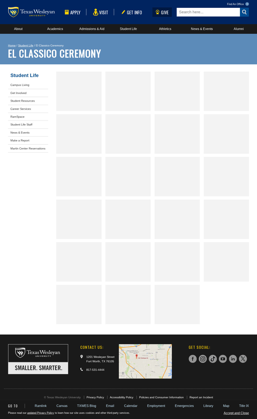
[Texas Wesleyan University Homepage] (35, 12)
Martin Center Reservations (27, 148)
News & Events (202, 29)
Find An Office (236, 4)
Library (208, 406)
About (18, 29)
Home (12, 45)
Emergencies (184, 406)
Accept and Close (236, 413)
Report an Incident (201, 397)
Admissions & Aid (91, 29)
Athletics (165, 29)
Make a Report (19, 140)
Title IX (244, 406)
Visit (103, 12)
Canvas (61, 406)
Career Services (20, 108)
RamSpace (17, 116)
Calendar (130, 406)
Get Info (134, 12)
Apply (75, 12)
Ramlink (41, 406)
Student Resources (22, 100)
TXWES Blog (86, 406)
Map (226, 406)
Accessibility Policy (121, 397)
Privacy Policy (95, 397)
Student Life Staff (21, 124)
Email (110, 406)
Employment (156, 406)
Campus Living (19, 84)
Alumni (239, 29)
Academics (55, 29)
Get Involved (18, 93)
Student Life (128, 29)
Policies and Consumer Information (161, 397)
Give (165, 12)
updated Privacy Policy (40, 412)
